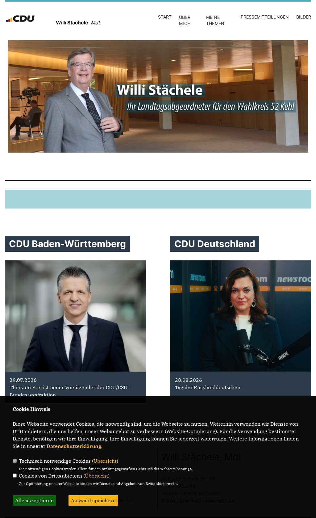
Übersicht (105, 461)
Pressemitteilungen (265, 16)
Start (165, 16)
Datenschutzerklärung (74, 446)
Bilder (303, 16)
